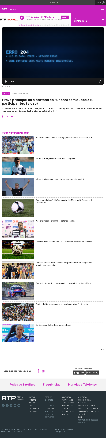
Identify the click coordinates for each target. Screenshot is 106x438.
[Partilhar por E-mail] (12, 116)
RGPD (80, 417)
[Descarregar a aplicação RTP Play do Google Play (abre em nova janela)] (92, 372)
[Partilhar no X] (7, 116)
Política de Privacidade (11, 429)
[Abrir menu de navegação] (103, 9)
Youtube (15, 405)
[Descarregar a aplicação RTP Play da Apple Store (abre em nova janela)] (79, 372)
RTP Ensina (32, 411)
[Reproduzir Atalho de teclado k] (6, 81)
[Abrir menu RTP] (53, 2)
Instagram (11, 405)
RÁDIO (30, 406)
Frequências (51, 384)
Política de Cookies (30, 429)
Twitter (7, 405)
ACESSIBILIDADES (68, 411)
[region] (53, 56)
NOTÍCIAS (31, 397)
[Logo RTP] (13, 398)
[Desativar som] (12, 81)
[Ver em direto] (9, 19)
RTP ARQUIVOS (33, 408)
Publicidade (17, 431)
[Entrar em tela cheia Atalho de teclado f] (100, 81)
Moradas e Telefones (82, 384)
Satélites (65, 414)
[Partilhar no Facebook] (2, 116)
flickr (18, 405)
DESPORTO (32, 400)
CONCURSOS (49, 408)
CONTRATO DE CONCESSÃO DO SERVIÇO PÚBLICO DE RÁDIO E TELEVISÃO (89, 411)
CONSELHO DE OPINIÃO (86, 406)
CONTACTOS (66, 397)
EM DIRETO (49, 400)
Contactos (49, 417)
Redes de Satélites (22, 384)
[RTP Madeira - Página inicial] (9, 9)
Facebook (3, 405)
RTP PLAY (48, 397)
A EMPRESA (82, 397)
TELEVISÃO (32, 403)
